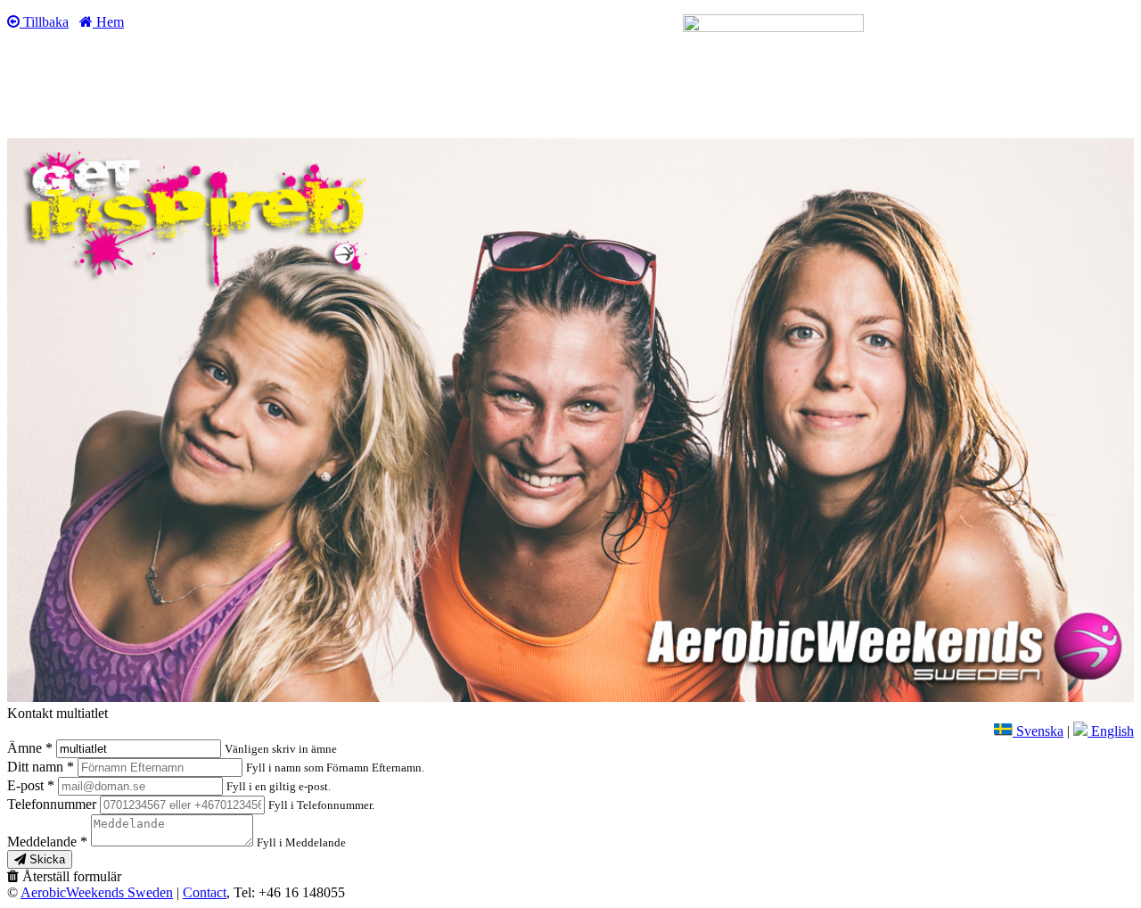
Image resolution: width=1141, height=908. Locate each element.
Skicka (45, 859)
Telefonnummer (53, 804)
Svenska (1038, 731)
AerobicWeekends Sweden (97, 892)
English (1111, 731)
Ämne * (31, 747)
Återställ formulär (70, 876)
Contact (204, 892)
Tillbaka (44, 21)
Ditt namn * (42, 766)
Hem (108, 21)
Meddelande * (176, 841)
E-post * (32, 785)
